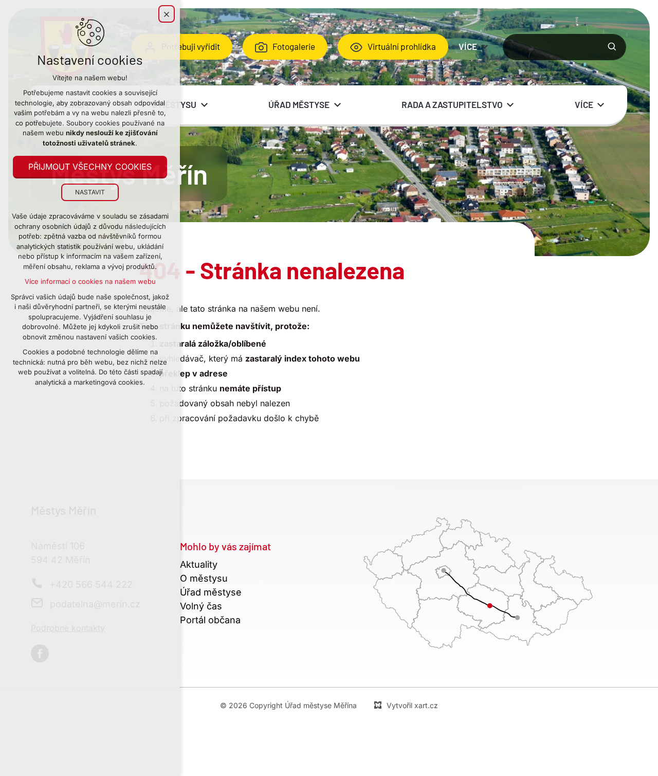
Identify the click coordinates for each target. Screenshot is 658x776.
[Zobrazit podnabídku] (484, 47)
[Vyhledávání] (564, 47)
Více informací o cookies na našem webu (90, 281)
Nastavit (90, 192)
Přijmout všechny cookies (90, 166)
